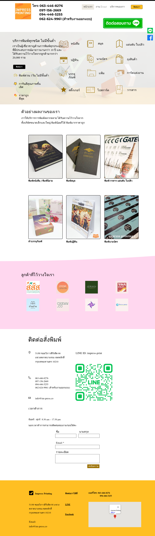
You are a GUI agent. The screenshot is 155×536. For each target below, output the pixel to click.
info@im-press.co (44, 398)
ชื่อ (57, 431)
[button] (117, 7)
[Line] (150, 30)
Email (59, 442)
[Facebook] (150, 37)
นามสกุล (84, 431)
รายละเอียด (62, 452)
